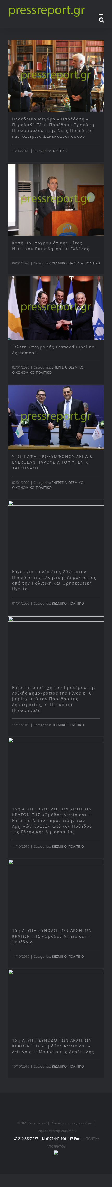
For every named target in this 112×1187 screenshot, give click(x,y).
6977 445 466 (56, 1138)
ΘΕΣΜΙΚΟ (59, 263)
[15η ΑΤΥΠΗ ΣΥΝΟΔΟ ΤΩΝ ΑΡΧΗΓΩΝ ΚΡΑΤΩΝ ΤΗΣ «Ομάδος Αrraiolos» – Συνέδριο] (56, 891)
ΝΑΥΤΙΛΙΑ (75, 263)
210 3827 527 (28, 1138)
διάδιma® (68, 1131)
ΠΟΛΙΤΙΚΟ (59, 150)
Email (78, 1138)
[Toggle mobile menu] (101, 14)
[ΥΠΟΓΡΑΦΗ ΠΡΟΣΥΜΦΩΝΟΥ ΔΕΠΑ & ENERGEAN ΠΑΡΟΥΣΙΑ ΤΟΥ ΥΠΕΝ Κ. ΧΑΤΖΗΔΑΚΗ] (56, 417)
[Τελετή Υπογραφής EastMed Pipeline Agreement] (56, 308)
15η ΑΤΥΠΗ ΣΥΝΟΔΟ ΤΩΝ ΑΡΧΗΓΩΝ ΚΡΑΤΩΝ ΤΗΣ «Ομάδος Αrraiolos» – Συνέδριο (52, 936)
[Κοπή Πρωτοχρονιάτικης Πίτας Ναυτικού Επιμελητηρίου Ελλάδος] (56, 200)
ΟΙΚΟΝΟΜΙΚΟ (23, 372)
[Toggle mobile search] (101, 20)
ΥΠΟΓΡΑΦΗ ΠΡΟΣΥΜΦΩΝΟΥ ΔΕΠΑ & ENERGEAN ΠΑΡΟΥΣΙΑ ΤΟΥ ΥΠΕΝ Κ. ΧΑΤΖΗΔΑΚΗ (52, 462)
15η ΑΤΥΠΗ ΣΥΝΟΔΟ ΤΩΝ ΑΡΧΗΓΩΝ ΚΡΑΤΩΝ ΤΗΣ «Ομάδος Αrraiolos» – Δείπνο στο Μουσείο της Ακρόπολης (53, 1046)
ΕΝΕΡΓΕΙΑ (59, 367)
